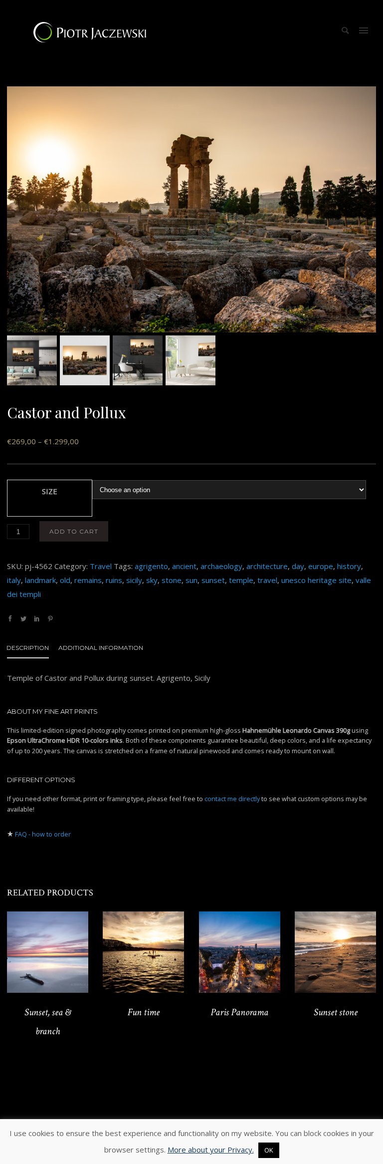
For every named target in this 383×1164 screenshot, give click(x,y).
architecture (267, 566)
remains (88, 580)
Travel (101, 566)
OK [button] (268, 1150)
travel (267, 580)
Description (27, 647)
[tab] (32, 649)
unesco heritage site (316, 580)
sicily (134, 580)
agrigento (151, 566)
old (65, 580)
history (349, 566)
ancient (184, 566)
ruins (114, 580)
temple (241, 580)
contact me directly (232, 798)
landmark (40, 580)
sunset (213, 580)
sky (152, 580)
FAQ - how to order (43, 834)
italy (14, 580)
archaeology (221, 566)
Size (49, 491)
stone (172, 580)
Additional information (100, 647)
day (298, 566)
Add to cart (73, 531)
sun (191, 580)
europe (320, 566)
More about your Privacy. (211, 1150)
